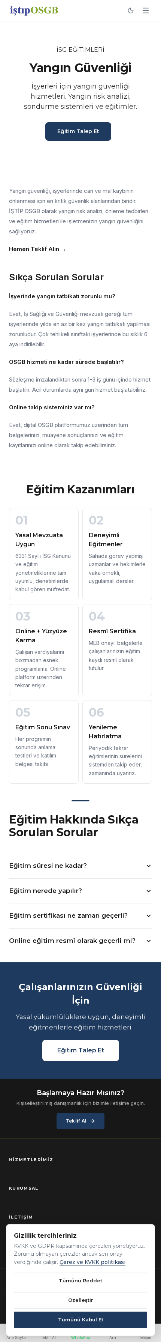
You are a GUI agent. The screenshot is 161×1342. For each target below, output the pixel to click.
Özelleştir (80, 1300)
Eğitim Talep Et (78, 131)
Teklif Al (76, 1121)
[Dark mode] (130, 10)
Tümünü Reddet (80, 1280)
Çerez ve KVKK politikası (92, 1262)
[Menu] (145, 10)
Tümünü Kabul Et (80, 1319)
